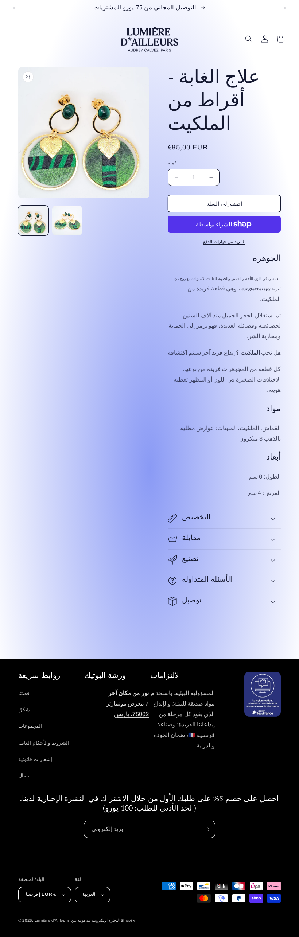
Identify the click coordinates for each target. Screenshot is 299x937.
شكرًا (24, 709)
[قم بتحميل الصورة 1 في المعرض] (33, 221)
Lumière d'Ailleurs (52, 920)
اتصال (24, 775)
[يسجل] (207, 829)
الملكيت (250, 353)
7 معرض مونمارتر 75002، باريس (127, 703)
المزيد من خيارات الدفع (224, 241)
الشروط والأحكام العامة (43, 743)
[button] (15, 39)
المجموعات (30, 726)
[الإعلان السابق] (14, 8)
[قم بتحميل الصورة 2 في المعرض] (67, 221)
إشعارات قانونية (35, 759)
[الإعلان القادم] (285, 8)
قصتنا (24, 693)
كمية (172, 162)
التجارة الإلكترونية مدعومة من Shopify (103, 920)
